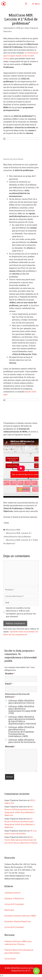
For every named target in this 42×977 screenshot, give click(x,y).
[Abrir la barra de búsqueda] (26, 3)
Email (8, 683)
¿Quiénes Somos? (12, 892)
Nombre (9, 673)
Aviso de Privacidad (14, 904)
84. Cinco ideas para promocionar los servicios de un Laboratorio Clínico (20, 840)
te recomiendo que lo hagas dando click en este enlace (20, 55)
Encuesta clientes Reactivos (17, 921)
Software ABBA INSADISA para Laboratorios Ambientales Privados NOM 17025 (22, 709)
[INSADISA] (3, 3)
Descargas (9, 910)
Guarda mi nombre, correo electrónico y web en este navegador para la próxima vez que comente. (21, 612)
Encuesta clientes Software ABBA (20, 915)
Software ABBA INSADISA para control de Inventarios (22, 741)
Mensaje (10, 746)
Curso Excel (10, 958)
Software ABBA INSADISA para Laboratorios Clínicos (21, 701)
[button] (36, 971)
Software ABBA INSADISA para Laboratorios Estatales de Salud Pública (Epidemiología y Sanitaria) (22, 720)
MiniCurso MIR (13, 529)
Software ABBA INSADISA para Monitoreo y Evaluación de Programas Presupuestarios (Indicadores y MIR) (21, 731)
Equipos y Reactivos (14, 898)
